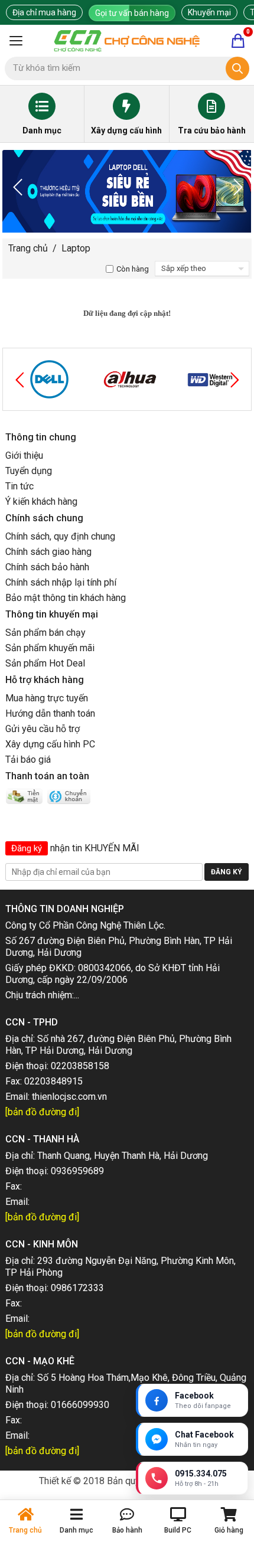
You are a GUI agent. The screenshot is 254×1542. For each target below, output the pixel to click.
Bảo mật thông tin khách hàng (65, 597)
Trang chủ (28, 248)
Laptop (75, 248)
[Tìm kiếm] (237, 68)
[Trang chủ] (127, 41)
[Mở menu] (16, 41)
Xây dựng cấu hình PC (50, 744)
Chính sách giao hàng (48, 551)
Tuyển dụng (28, 470)
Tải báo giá (28, 759)
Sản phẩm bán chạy (45, 632)
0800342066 (104, 967)
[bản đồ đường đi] (42, 1112)
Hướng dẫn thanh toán (50, 713)
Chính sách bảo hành (47, 567)
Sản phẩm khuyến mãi (50, 648)
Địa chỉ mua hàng (44, 12)
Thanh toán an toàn (47, 776)
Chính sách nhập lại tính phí (60, 582)
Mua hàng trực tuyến (46, 698)
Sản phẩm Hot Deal (45, 663)
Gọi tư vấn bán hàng (132, 13)
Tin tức (19, 486)
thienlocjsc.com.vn (69, 1096)
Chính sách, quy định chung (60, 536)
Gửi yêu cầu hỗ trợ (42, 728)
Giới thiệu (24, 455)
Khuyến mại (209, 12)
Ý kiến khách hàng (41, 501)
